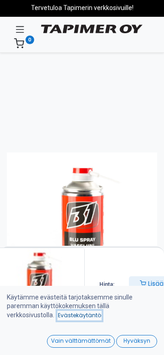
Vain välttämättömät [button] (81, 341)
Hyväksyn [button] (136, 341)
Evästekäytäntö (79, 315)
